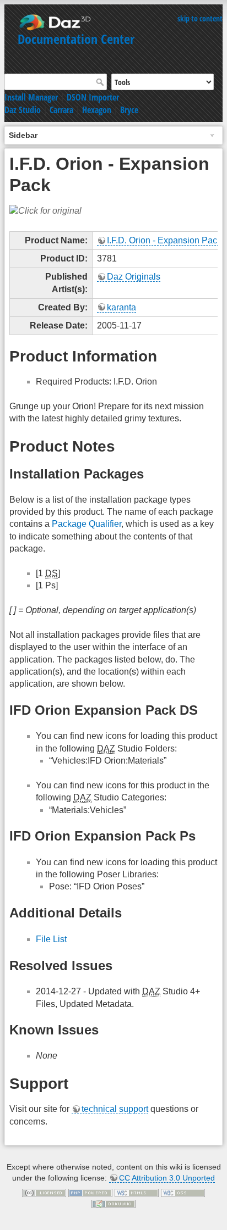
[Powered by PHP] (90, 1192)
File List (51, 939)
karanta (121, 307)
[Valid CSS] (183, 1192)
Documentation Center (76, 39)
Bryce (129, 110)
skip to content (200, 18)
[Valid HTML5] (137, 1192)
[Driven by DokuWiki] (113, 1203)
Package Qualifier (86, 523)
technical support (115, 1109)
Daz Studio (22, 110)
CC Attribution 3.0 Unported (167, 1177)
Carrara (61, 110)
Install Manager (31, 97)
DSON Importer (93, 97)
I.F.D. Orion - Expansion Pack (164, 240)
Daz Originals (133, 276)
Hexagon (96, 110)
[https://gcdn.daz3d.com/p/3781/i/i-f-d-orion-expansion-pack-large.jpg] (45, 210)
